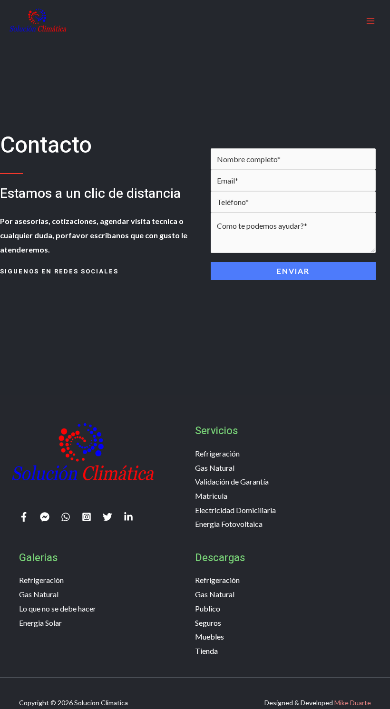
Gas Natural (214, 467)
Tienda (206, 650)
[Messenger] (44, 517)
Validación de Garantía (232, 481)
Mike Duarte (352, 703)
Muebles (209, 636)
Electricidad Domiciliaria (235, 510)
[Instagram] (86, 517)
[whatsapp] (65, 517)
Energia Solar (40, 622)
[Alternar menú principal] (370, 21)
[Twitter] (107, 517)
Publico (207, 608)
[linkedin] (128, 517)
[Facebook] (24, 517)
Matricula (211, 495)
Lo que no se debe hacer (57, 608)
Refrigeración (217, 453)
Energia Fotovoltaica (229, 523)
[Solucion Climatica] (38, 20)
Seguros (208, 622)
